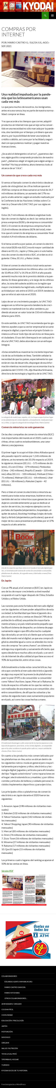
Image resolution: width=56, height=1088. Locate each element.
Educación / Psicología (12, 1020)
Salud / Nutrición (9, 1048)
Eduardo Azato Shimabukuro (18, 982)
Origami (5, 1043)
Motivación (7, 1031)
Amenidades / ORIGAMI (11, 1004)
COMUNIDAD (7, 1015)
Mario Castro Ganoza (14, 987)
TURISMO (5, 1065)
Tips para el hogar (10, 1059)
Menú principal (52, 15)
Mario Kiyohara (12, 993)
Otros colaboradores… (15, 998)
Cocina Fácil (7, 1009)
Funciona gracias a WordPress (13, 1084)
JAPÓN (4, 1026)
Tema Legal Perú (9, 1054)
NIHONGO (5, 1037)
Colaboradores (9, 976)
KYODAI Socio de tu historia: (14, 1070)
